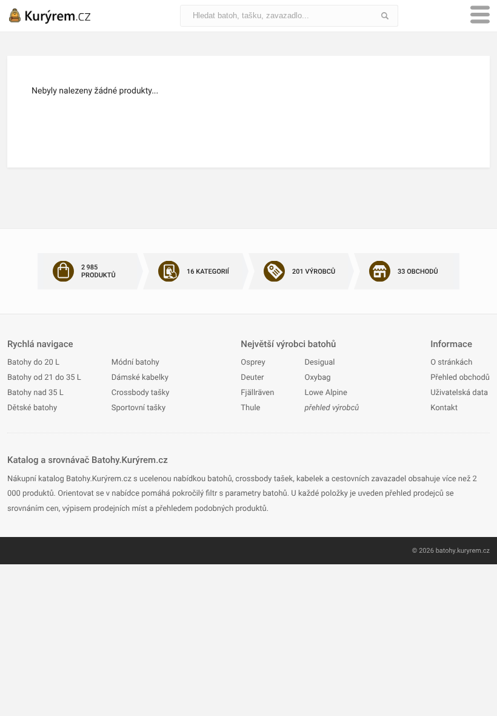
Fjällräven (257, 392)
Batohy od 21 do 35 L (44, 377)
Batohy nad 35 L (35, 392)
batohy (446, 551)
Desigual (319, 362)
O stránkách (451, 362)
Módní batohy (135, 362)
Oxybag (317, 377)
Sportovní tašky (138, 408)
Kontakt (444, 408)
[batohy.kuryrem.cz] (61, 16)
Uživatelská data (459, 392)
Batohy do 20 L (33, 362)
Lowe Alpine (325, 392)
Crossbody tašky (141, 392)
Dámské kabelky (140, 377)
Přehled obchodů (460, 377)
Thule (250, 408)
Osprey (253, 362)
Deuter (252, 377)
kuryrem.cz (473, 551)
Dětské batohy (32, 408)
